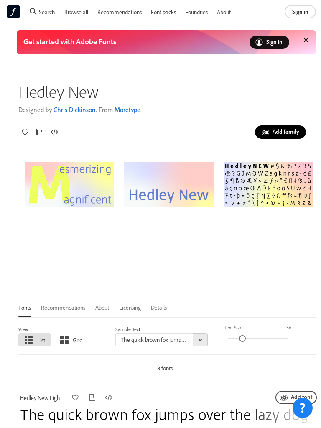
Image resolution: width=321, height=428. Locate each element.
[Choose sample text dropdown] (200, 339)
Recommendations (119, 11)
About (224, 11)
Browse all (76, 11)
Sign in (300, 11)
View (23, 329)
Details (159, 307)
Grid (77, 340)
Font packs (163, 11)
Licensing (130, 307)
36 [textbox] (288, 327)
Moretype (127, 109)
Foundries (196, 11)
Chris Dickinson (75, 109)
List (41, 340)
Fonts (24, 307)
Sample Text (127, 329)
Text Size (233, 327)
